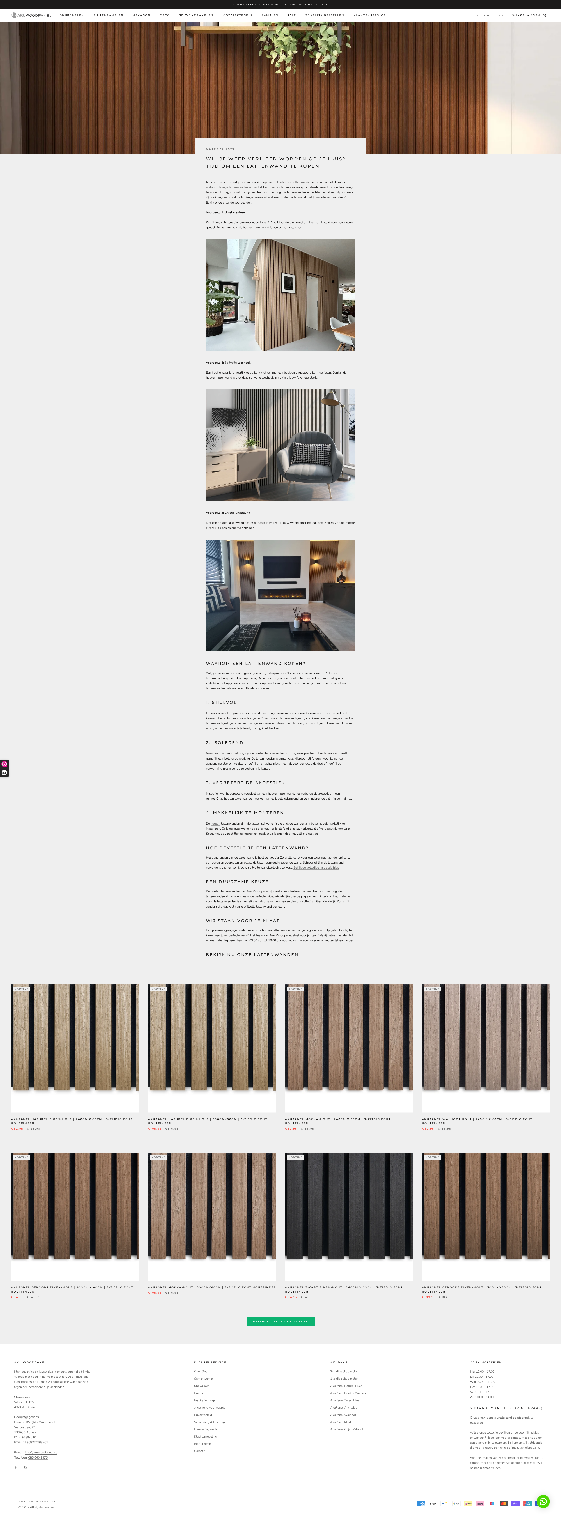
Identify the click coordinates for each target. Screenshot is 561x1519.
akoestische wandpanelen (70, 1382)
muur (266, 713)
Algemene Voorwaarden (210, 1408)
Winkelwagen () (529, 15)
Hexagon (142, 15)
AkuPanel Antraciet (343, 1408)
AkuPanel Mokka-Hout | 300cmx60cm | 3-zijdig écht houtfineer (212, 1287)
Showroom (201, 1386)
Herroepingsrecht (206, 1429)
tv (270, 523)
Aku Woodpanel (258, 891)
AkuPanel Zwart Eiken (345, 1400)
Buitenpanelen (108, 15)
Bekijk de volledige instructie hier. (316, 868)
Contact (199, 1393)
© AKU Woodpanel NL (37, 1501)
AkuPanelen (72, 15)
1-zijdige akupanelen (344, 1379)
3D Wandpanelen (196, 15)
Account (484, 15)
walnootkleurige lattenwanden (227, 187)
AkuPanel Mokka (341, 1422)
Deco (165, 15)
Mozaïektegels (237, 15)
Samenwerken (204, 1379)
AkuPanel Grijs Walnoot (346, 1429)
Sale (291, 15)
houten (294, 678)
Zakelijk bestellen (324, 15)
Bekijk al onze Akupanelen (280, 1321)
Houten (275, 187)
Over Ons (200, 1371)
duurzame (266, 901)
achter (253, 187)
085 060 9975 (38, 1457)
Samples (270, 15)
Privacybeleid (203, 1415)
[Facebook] (15, 1466)
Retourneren (202, 1444)
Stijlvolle (231, 363)
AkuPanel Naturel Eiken (346, 1386)
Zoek (501, 15)
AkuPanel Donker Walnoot (348, 1393)
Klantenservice (369, 15)
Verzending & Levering (209, 1422)
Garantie (200, 1451)
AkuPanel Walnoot (343, 1415)
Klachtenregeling (205, 1436)
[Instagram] (25, 1466)
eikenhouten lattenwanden (293, 182)
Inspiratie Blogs (204, 1400)
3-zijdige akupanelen (344, 1371)
